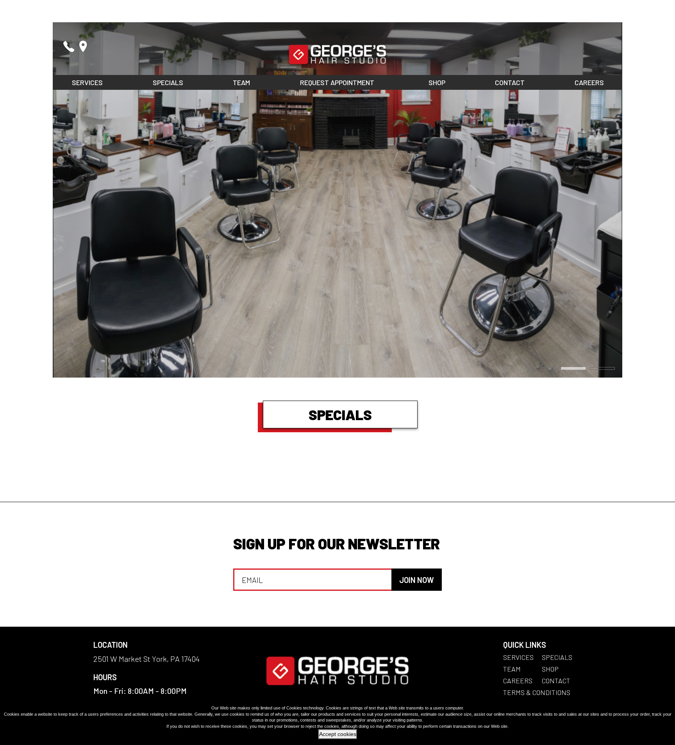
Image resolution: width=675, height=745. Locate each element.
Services (87, 82)
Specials (168, 82)
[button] (544, 368)
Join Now (416, 580)
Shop (437, 82)
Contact (510, 82)
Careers (589, 82)
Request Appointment (337, 82)
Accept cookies (337, 734)
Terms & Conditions (536, 692)
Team (241, 82)
